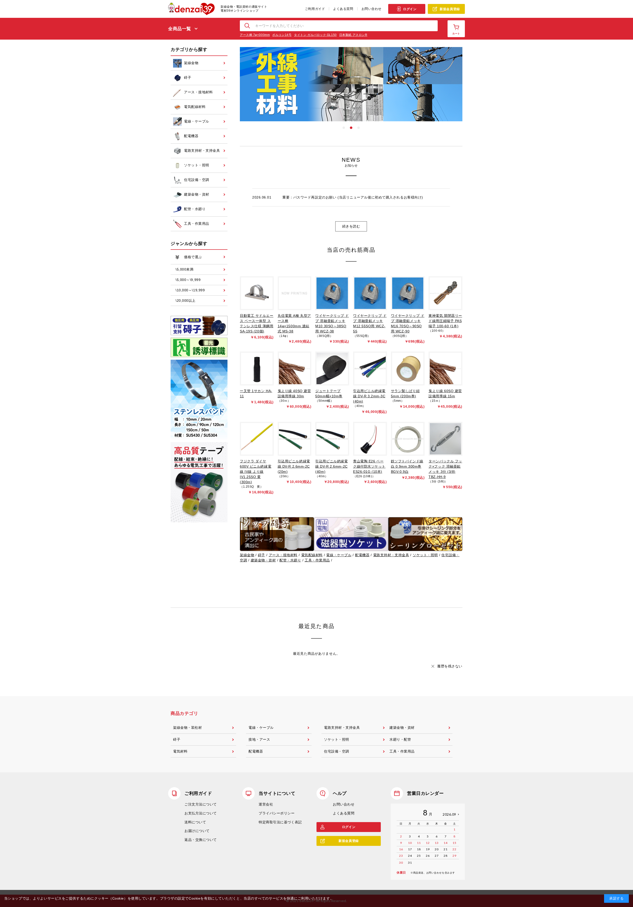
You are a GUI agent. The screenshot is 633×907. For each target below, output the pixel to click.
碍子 (261, 555)
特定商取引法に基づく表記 (280, 822)
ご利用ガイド (315, 9)
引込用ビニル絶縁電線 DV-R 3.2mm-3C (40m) (369, 396)
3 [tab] (358, 127)
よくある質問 (343, 9)
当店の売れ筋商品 (351, 250)
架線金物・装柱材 (187, 728)
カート (456, 33)
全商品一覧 (179, 28)
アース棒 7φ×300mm (255, 35)
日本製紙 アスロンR (353, 35)
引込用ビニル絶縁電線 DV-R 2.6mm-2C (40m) (331, 466)
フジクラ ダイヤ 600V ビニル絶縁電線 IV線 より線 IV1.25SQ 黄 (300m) (255, 471)
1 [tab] (343, 127)
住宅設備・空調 (336, 751)
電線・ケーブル (338, 555)
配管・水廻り (290, 560)
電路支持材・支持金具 (391, 555)
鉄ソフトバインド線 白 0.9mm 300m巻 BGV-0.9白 (407, 466)
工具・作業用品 (317, 560)
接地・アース (259, 739)
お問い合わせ (372, 9)
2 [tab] (351, 127)
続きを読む (351, 226)
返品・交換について (200, 840)
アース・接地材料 (283, 555)
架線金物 (247, 555)
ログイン (409, 9)
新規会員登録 (450, 9)
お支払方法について (200, 813)
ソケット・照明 (425, 555)
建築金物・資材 (263, 560)
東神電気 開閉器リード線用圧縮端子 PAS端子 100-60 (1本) (445, 321)
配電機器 (362, 555)
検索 (247, 25)
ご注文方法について (200, 804)
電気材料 (180, 751)
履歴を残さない (449, 666)
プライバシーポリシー (277, 813)
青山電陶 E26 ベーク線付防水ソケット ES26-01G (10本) (369, 466)
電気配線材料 (312, 555)
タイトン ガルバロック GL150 (315, 35)
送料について (195, 822)
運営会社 (266, 804)
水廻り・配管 (400, 739)
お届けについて (197, 831)
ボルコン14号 (282, 35)
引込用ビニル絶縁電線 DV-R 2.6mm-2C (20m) (294, 466)
